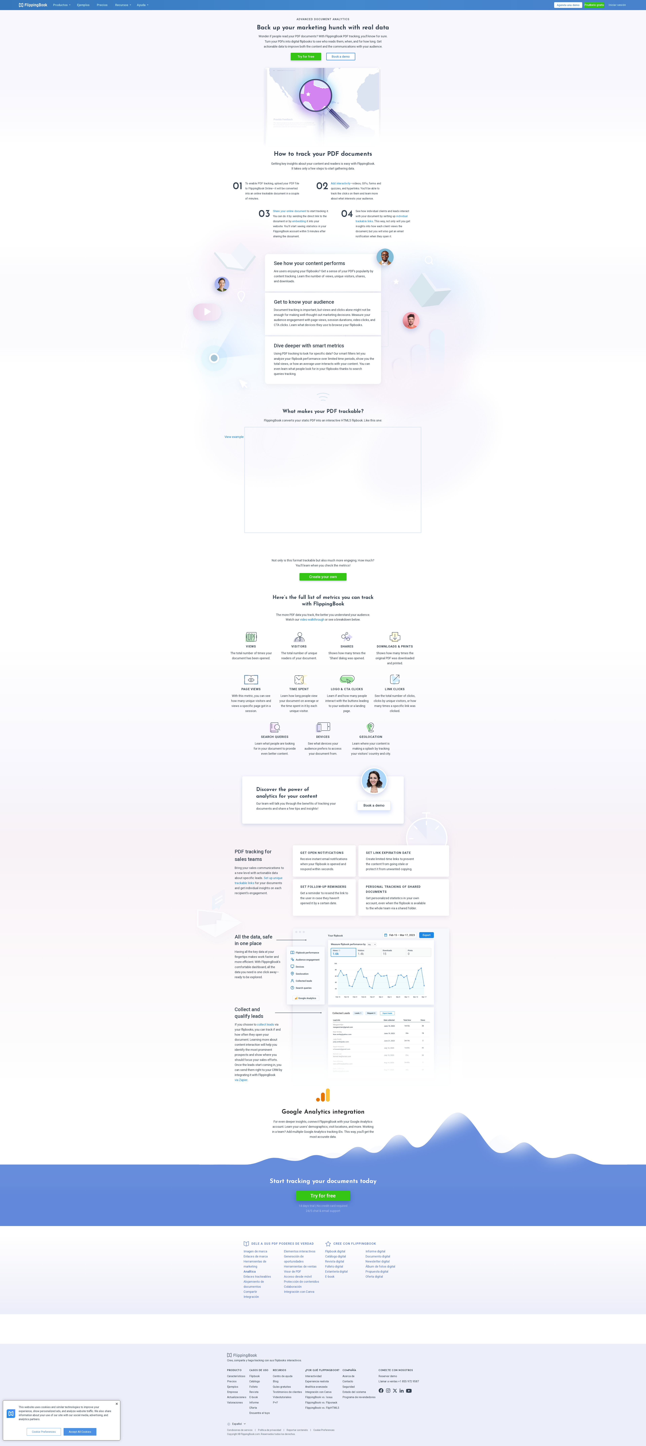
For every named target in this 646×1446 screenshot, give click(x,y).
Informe (254, 1402)
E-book (330, 1276)
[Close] (116, 1404)
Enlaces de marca (256, 1256)
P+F (275, 1402)
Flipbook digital (335, 1251)
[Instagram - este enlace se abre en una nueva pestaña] (388, 1390)
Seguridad (349, 1386)
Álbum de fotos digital (380, 1266)
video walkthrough (312, 619)
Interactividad (313, 1376)
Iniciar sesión (617, 5)
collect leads (265, 1024)
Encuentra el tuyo (259, 1413)
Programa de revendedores (359, 1397)
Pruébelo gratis (594, 5)
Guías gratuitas (282, 1386)
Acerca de (349, 1376)
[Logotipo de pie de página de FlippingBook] (242, 1355)
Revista (253, 1392)
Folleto (253, 1386)
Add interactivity (340, 183)
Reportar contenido (297, 1430)
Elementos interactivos (300, 1251)
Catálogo (254, 1381)
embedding (299, 221)
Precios (232, 1381)
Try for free (305, 56)
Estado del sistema (354, 1392)
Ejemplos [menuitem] (83, 5)
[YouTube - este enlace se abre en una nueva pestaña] (409, 1390)
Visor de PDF (292, 1271)
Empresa (232, 1392)
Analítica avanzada (316, 1386)
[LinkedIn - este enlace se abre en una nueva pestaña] (402, 1390)
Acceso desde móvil (298, 1276)
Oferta (253, 1407)
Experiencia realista (317, 1381)
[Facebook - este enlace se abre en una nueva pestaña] (381, 1390)
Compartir (250, 1291)
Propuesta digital (377, 1271)
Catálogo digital (335, 1256)
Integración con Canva (299, 1291)
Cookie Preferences (323, 1430)
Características (236, 1376)
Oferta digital (374, 1276)
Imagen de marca (255, 1251)
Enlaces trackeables (257, 1276)
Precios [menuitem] (102, 5)
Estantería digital (336, 1271)
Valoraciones (235, 1402)
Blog (275, 1381)
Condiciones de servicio (240, 1430)
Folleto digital (334, 1266)
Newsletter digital (378, 1261)
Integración (251, 1296)
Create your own (323, 577)
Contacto (348, 1381)
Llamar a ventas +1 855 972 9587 (399, 1381)
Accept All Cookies (80, 1431)
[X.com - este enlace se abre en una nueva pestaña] (395, 1390)
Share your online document (289, 211)
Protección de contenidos (301, 1281)
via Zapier (241, 1080)
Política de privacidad (269, 1430)
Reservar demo (388, 1376)
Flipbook (254, 1376)
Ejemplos (232, 1386)
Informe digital (375, 1251)
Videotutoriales (282, 1397)
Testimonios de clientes (287, 1392)
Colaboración (293, 1286)
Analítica (250, 1271)
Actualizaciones (236, 1397)
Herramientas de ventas (300, 1266)
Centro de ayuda (282, 1376)
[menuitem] (61, 5)
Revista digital (334, 1261)
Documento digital (378, 1256)
